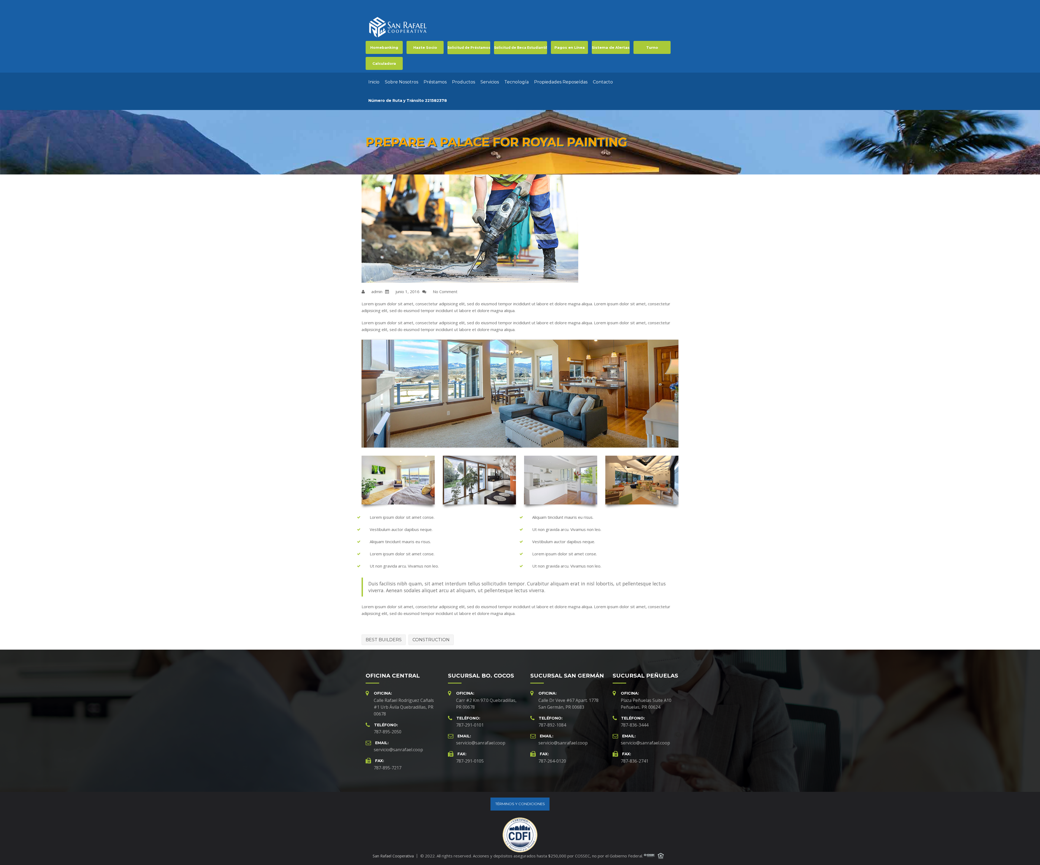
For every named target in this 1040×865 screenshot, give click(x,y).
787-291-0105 (470, 761)
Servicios (489, 82)
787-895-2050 (387, 732)
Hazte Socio (425, 47)
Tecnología (516, 82)
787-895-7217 (387, 768)
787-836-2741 (634, 761)
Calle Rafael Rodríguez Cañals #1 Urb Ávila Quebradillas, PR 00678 (404, 707)
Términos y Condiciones (520, 804)
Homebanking (384, 47)
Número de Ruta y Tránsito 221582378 (407, 100)
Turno (652, 47)
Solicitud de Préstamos (468, 48)
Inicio (373, 82)
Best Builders (384, 639)
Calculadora (384, 63)
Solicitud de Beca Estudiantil (520, 48)
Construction (431, 639)
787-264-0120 (552, 761)
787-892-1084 (552, 725)
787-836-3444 (634, 725)
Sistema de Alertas (611, 47)
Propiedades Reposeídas (560, 82)
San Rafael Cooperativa (393, 856)
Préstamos (435, 82)
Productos (463, 82)
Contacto (603, 82)
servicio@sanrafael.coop (398, 750)
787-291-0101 (470, 725)
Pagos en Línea (569, 47)
